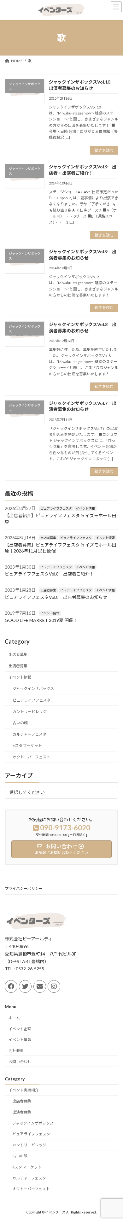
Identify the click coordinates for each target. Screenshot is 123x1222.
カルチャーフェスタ (29, 734)
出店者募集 (48, 538)
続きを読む (104, 150)
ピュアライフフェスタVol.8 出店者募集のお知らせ (56, 596)
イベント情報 (85, 508)
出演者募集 (18, 666)
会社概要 (16, 1050)
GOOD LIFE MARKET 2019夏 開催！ (41, 620)
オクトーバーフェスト (31, 757)
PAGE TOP (114, 1178)
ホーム (14, 1017)
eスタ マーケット (27, 745)
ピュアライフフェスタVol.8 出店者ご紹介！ (49, 573)
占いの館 (20, 723)
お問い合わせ (20, 1061)
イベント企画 (20, 1028)
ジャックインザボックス (33, 688)
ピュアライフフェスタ (56, 508)
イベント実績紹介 (24, 1090)
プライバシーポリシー (24, 888)
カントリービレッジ (30, 711)
